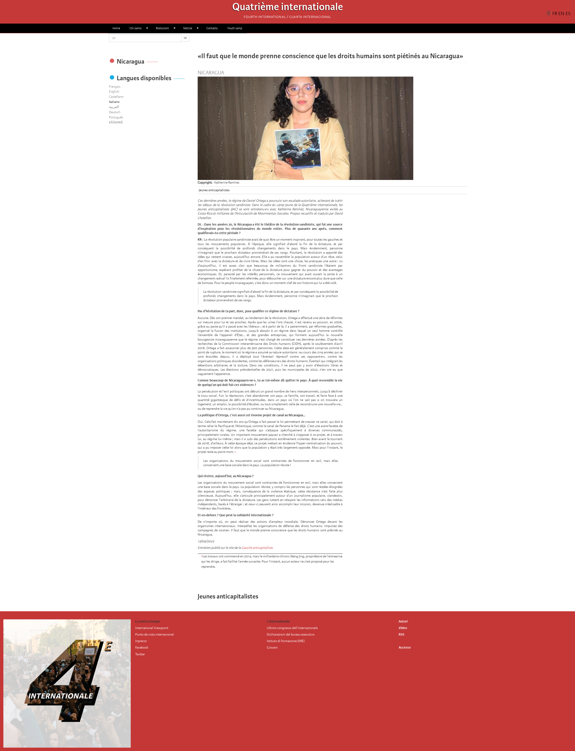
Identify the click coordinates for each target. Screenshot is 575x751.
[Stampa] (348, 578)
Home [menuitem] (116, 28)
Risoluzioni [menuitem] (160, 30)
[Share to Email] (338, 42)
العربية (114, 107)
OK (185, 38)
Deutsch (114, 112)
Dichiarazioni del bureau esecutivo (290, 634)
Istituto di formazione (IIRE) (286, 641)
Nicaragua (211, 73)
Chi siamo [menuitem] (133, 30)
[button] (345, 42)
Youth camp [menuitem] (234, 28)
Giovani (272, 647)
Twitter (140, 654)
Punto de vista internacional (154, 634)
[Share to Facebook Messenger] (332, 42)
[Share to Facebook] (320, 42)
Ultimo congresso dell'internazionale (292, 628)
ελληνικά (116, 122)
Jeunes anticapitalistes (214, 190)
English (114, 91)
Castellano (116, 97)
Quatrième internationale (287, 8)
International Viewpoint (151, 628)
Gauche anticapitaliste (256, 548)
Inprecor (141, 641)
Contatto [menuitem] (212, 28)
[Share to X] (326, 42)
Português (116, 117)
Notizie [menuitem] (185, 30)
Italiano (114, 102)
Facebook (141, 647)
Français (114, 86)
